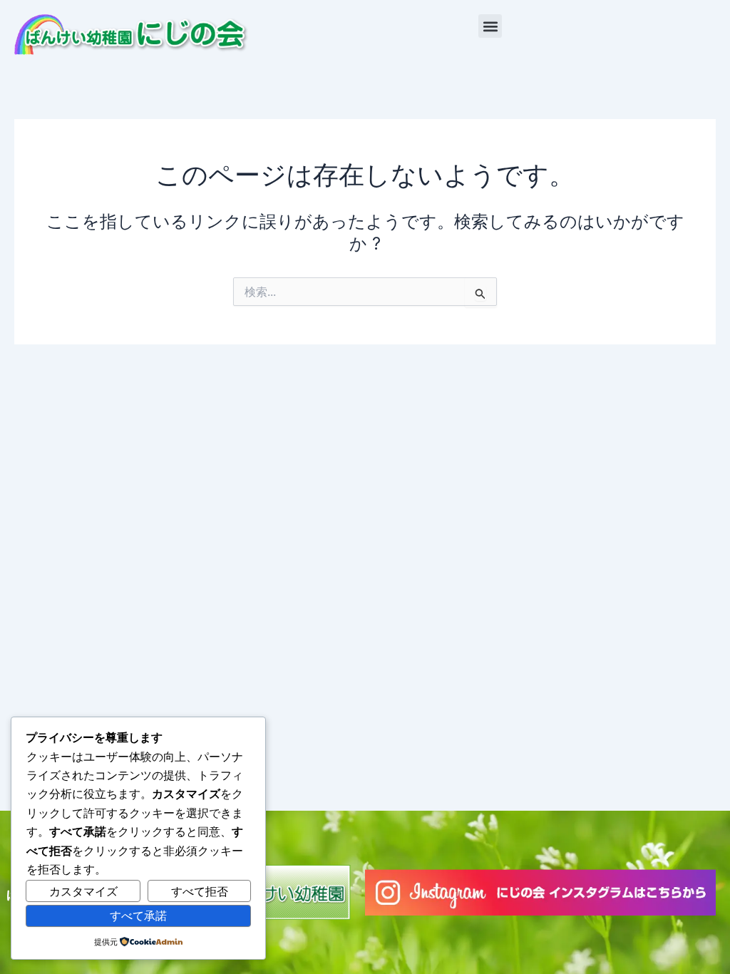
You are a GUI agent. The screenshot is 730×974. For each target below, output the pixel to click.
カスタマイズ (83, 891)
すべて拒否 (199, 891)
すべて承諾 (138, 915)
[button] (490, 26)
